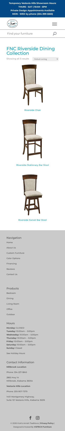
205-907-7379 (20, 391)
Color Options (13, 258)
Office (9, 309)
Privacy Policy (47, 423)
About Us (11, 247)
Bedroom (11, 293)
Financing (11, 263)
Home (9, 242)
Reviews (10, 269)
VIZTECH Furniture (43, 427)
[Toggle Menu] (54, 24)
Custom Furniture (15, 253)
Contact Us (11, 274)
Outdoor (10, 314)
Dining (10, 298)
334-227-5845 (20, 372)
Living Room (12, 304)
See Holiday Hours (15, 353)
